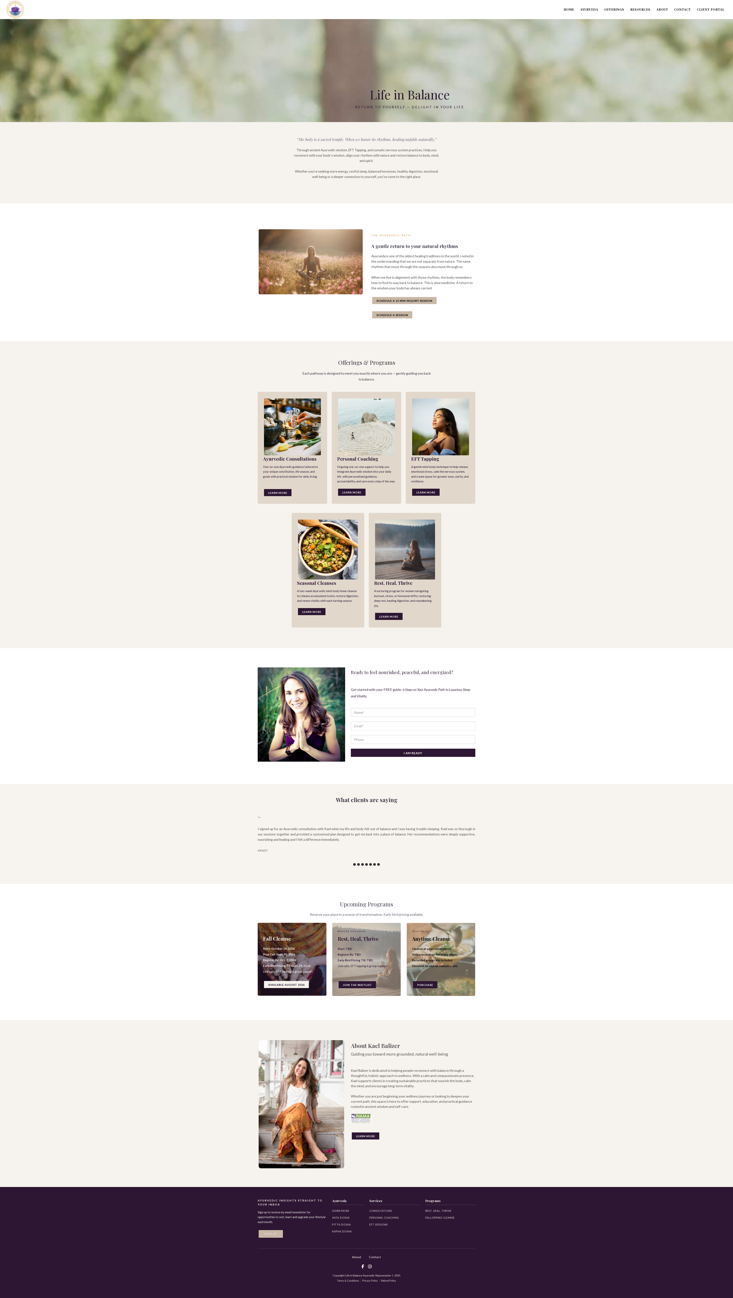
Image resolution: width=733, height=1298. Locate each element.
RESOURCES (640, 9)
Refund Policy (388, 1280)
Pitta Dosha (341, 1224)
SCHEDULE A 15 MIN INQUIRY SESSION (404, 300)
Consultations (380, 1210)
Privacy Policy (370, 1280)
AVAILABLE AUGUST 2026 (286, 984)
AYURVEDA (589, 9)
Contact (375, 1257)
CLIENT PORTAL (710, 9)
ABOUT (662, 9)
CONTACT (682, 9)
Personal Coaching (384, 1217)
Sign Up (270, 1233)
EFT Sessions (378, 1224)
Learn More (277, 492)
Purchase (425, 985)
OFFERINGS (614, 9)
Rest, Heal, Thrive (438, 1210)
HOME (569, 9)
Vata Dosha (341, 1217)
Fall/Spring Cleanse (440, 1217)
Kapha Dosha (342, 1231)
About (356, 1257)
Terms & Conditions (348, 1280)
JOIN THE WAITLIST (357, 985)
